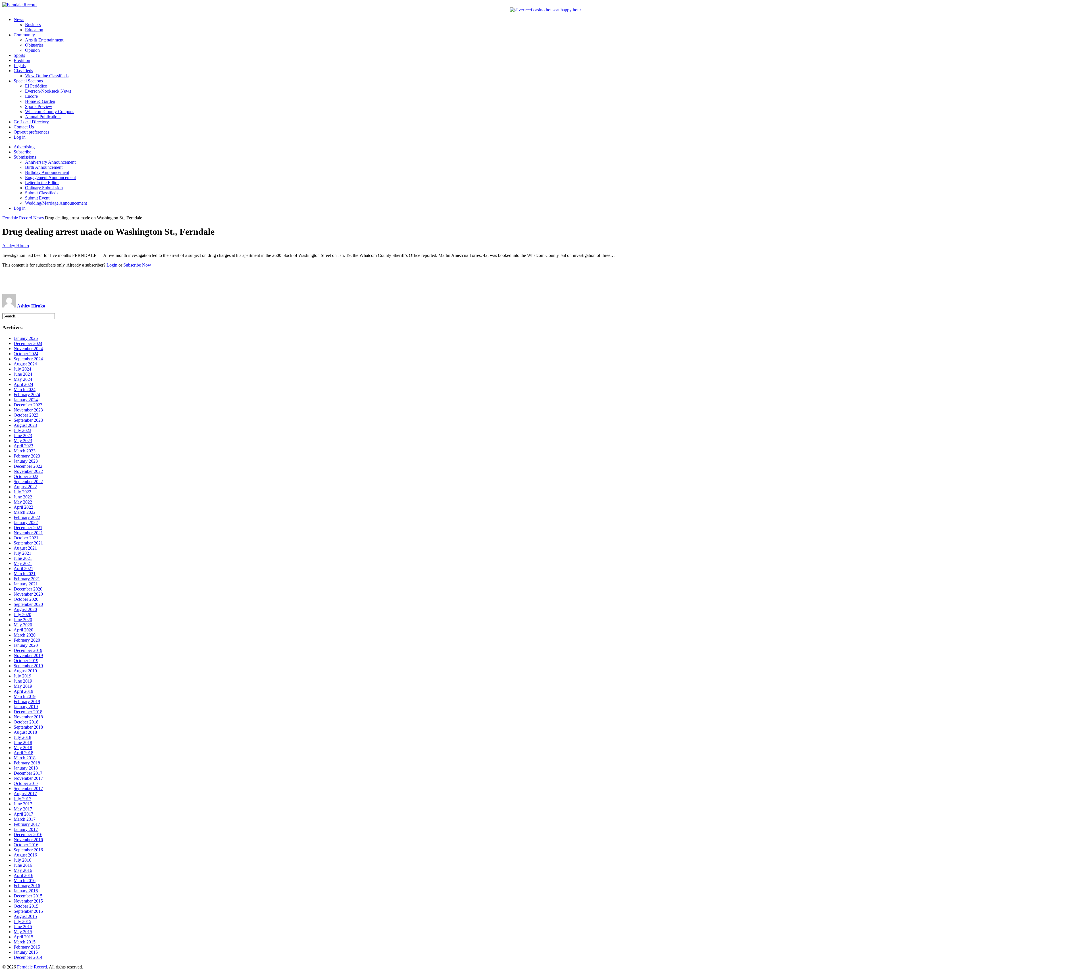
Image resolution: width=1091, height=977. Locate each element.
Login (112, 265)
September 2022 (28, 481)
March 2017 (25, 819)
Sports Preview (38, 106)
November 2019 (28, 655)
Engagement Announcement (50, 177)
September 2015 (28, 911)
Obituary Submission (44, 187)
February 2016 (27, 885)
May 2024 (23, 379)
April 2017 (23, 814)
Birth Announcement (44, 167)
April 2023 (23, 445)
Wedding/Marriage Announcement (56, 203)
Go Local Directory (31, 121)
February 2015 (27, 947)
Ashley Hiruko (15, 245)
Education (34, 29)
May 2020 (23, 624)
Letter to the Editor (42, 182)
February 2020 (27, 640)
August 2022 (25, 486)
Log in (20, 137)
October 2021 (26, 537)
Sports (19, 55)
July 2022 (22, 491)
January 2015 (26, 952)
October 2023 (26, 415)
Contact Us (24, 126)
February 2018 (27, 762)
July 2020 (22, 614)
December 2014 (28, 957)
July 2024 (22, 369)
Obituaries (34, 45)
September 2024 (28, 358)
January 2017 (26, 829)
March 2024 (25, 389)
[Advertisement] (545, 280)
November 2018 (28, 716)
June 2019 (23, 681)
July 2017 (22, 798)
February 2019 (27, 701)
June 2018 (23, 742)
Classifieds (23, 70)
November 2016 (28, 839)
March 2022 (25, 512)
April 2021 (23, 568)
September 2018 (28, 727)
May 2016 (23, 870)
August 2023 (25, 425)
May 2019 (23, 686)
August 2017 (25, 793)
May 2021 (23, 563)
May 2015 (23, 931)
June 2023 (23, 435)
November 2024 (28, 348)
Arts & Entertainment (44, 40)
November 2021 (28, 532)
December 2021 (28, 527)
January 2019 (26, 706)
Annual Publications (43, 116)
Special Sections (28, 80)
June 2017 (23, 803)
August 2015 (25, 916)
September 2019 (28, 665)
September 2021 (28, 543)
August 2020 (25, 609)
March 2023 (25, 450)
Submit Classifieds (41, 192)
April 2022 (23, 507)
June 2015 (23, 926)
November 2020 (28, 594)
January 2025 (26, 338)
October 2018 (26, 722)
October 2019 (26, 660)
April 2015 (23, 936)
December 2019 (28, 650)
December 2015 (28, 895)
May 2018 (23, 747)
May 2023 (23, 440)
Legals (20, 65)
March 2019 (25, 696)
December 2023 (28, 404)
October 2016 (26, 844)
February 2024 (27, 394)
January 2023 (26, 461)
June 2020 (23, 619)
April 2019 (23, 691)
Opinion (32, 50)
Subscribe (22, 151)
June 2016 (23, 865)
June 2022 (23, 496)
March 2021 (25, 573)
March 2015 (25, 941)
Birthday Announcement (47, 172)
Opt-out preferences (31, 132)
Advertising (24, 146)
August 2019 (25, 670)
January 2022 (26, 522)
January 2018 (26, 768)
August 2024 (25, 363)
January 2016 (26, 890)
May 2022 (23, 502)
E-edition (22, 60)
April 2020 (23, 629)
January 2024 (26, 399)
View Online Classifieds (46, 75)
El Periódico (36, 86)
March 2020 (25, 635)
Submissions (25, 157)
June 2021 (23, 558)
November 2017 (28, 778)
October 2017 (26, 783)
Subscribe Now (137, 265)
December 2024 (28, 343)
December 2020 (28, 589)
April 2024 (23, 384)
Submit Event (37, 198)
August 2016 (25, 855)
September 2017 (28, 788)
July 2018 (22, 737)
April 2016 (23, 875)
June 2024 (23, 374)
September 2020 (28, 604)
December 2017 (28, 773)
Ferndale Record (17, 217)
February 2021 (27, 578)
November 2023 (28, 410)
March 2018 (25, 757)
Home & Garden (40, 101)
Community (24, 34)
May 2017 (23, 808)
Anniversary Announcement (50, 162)
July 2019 (22, 675)
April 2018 (23, 752)
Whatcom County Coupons (49, 111)
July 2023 (22, 430)
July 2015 (22, 921)
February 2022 (27, 517)
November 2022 (28, 471)
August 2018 (25, 732)
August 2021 (25, 548)
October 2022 (26, 476)
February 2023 (27, 456)
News (19, 19)
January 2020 (26, 645)
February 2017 (27, 824)
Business (33, 24)
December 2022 (28, 466)
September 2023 (28, 420)
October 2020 (26, 599)
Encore (31, 96)
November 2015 (28, 901)
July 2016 (22, 860)
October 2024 (26, 353)
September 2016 (28, 849)
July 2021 (22, 553)
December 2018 (28, 711)
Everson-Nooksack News (48, 91)
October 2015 (26, 906)
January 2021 (26, 583)
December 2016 (28, 834)
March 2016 (25, 880)
